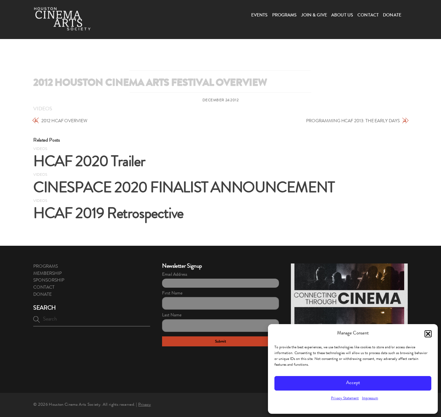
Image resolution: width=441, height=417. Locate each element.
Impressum (370, 399)
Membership (47, 274)
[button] (428, 334)
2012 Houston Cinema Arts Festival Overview (150, 84)
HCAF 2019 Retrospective (108, 215)
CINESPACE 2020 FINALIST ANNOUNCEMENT (183, 189)
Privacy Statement (345, 399)
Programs (284, 15)
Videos (42, 109)
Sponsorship (48, 280)
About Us (342, 15)
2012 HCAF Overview (64, 121)
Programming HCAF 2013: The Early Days (352, 121)
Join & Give (314, 15)
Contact (368, 15)
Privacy (144, 405)
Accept (353, 383)
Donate (392, 15)
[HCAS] (62, 27)
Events (259, 15)
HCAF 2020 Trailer (89, 163)
